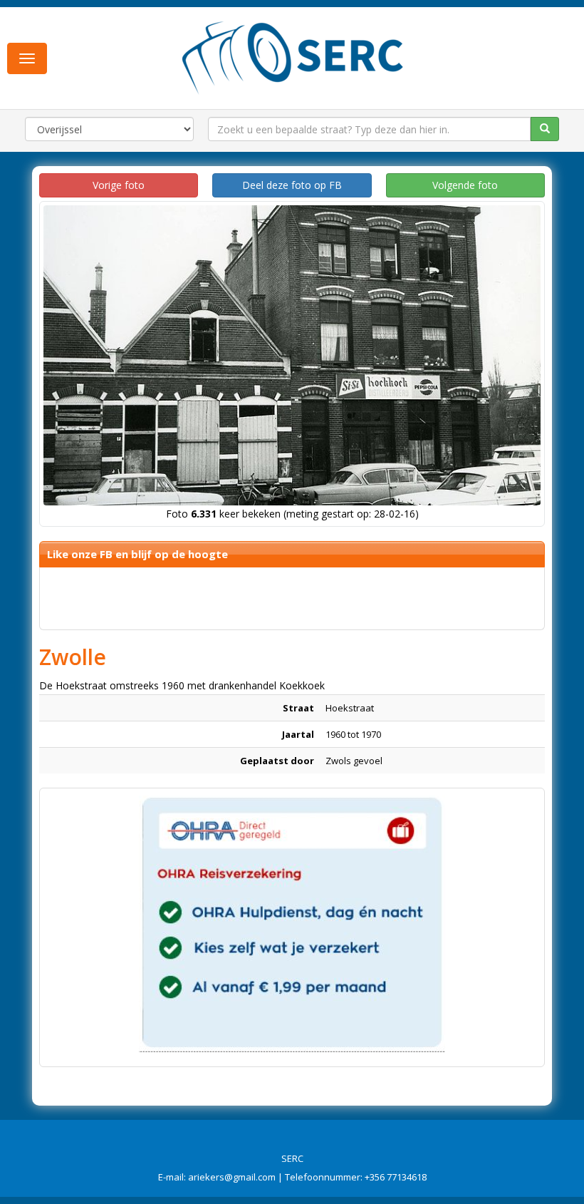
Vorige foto (119, 185)
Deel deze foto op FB (292, 185)
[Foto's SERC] (293, 56)
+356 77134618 (396, 1176)
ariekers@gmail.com (232, 1176)
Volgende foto (465, 185)
